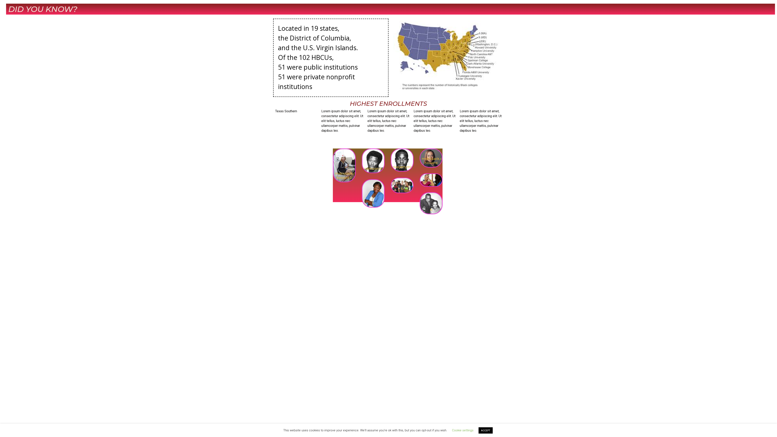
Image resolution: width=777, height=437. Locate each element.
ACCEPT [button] (485, 430)
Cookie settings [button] (462, 430)
